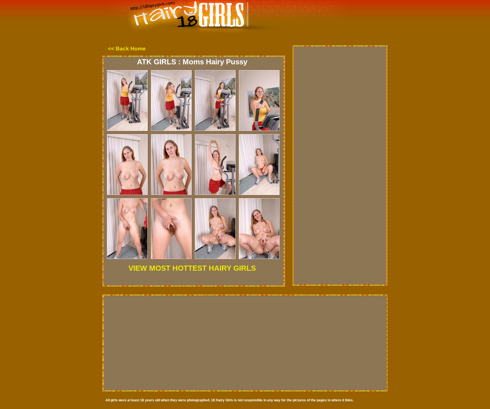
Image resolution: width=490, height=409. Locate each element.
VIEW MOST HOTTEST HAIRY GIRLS (192, 268)
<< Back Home (127, 49)
